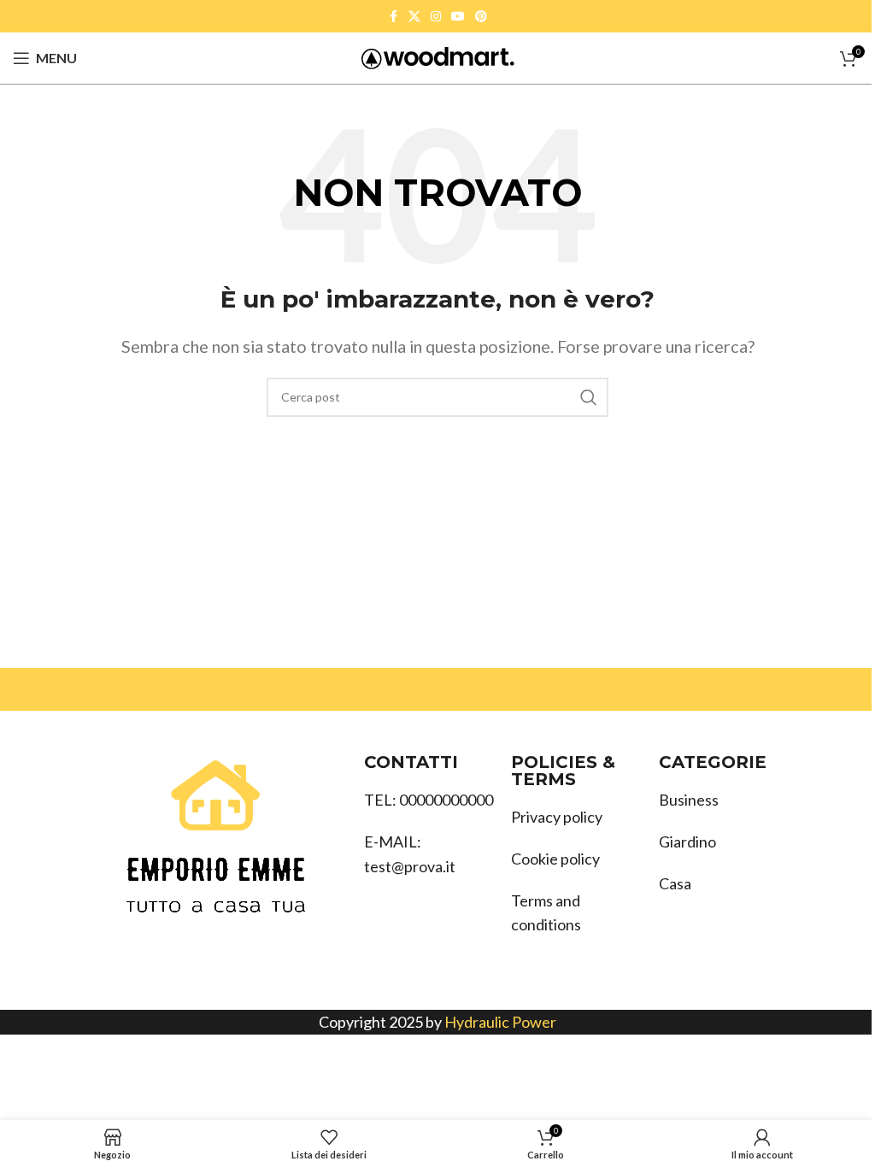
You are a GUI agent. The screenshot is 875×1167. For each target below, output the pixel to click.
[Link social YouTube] (458, 16)
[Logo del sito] (437, 56)
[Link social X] (414, 16)
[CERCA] (588, 397)
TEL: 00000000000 (428, 799)
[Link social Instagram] (436, 16)
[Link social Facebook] (393, 16)
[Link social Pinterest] (481, 16)
